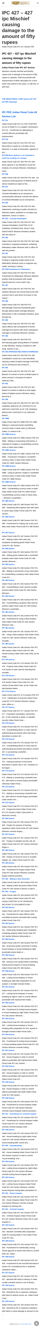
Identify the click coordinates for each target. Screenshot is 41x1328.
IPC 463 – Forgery (9, 892)
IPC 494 (5, 336)
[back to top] (36, 1323)
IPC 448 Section (8, 1098)
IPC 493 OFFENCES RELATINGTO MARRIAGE (20, 352)
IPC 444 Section (8, 1161)
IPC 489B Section (9, 466)
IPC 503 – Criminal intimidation (14, 219)
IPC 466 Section (8, 850)
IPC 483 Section (8, 596)
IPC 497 (5, 285)
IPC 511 (5, 120)
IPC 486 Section (8, 549)
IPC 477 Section (8, 707)
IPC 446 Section (8, 1130)
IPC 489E (5, 418)
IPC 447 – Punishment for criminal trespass (19, 1114)
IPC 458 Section (8, 971)
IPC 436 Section (8, 1285)
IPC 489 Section (8, 501)
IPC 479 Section (8, 660)
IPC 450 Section (8, 1066)
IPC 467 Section (8, 834)
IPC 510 (5, 139)
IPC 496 (5, 301)
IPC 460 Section (8, 939)
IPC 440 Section (8, 1225)
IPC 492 (5, 368)
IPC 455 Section (8, 1019)
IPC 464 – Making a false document (16, 879)
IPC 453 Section (8, 1034)
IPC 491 (5, 384)
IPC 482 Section (8, 612)
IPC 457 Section (8, 987)
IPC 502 (5, 238)
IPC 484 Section (8, 580)
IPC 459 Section (8, 955)
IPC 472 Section (8, 787)
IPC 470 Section (8, 803)
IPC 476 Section (8, 723)
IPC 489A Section (9, 482)
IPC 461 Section (8, 923)
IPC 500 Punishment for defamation (16, 269)
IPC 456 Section (8, 1003)
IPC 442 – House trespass (12, 1193)
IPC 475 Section (8, 739)
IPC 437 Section (8, 1273)
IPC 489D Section (9, 434)
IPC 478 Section (8, 676)
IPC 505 (5, 203)
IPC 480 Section (8, 644)
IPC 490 (5, 399)
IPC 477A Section (9, 691)
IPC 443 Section (8, 1177)
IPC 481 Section (8, 628)
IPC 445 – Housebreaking (12, 1146)
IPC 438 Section (8, 1257)
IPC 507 (5, 187)
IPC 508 (5, 174)
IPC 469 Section (8, 818)
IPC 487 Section (8, 533)
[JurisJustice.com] (20, 3)
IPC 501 (5, 253)
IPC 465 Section (8, 863)
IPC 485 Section (8, 564)
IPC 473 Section (8, 771)
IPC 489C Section (9, 450)
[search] (38, 3)
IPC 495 (5, 320)
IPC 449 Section (8, 1082)
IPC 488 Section (8, 517)
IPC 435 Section (8, 1301)
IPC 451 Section (8, 1050)
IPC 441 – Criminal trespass (13, 1209)
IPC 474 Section (8, 755)
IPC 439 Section (8, 1241)
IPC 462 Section (8, 907)
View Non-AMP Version (25, 1324)
